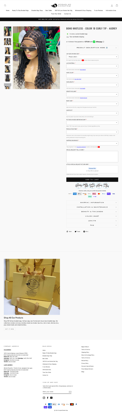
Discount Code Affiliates (87, 366)
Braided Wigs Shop (37, 10)
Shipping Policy (85, 352)
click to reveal (13, 375)
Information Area (111, 10)
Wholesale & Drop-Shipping (83, 10)
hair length (82, 88)
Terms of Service (85, 349)
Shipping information (92, 202)
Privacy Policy (84, 363)
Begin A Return (85, 346)
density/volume (83, 97)
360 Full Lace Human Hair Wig (63, 10)
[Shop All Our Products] (32, 287)
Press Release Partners (87, 369)
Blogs (82, 371)
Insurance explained (81, 147)
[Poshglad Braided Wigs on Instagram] (44, 398)
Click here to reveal (14, 360)
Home (7, 10)
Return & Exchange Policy (87, 355)
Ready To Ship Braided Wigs (20, 10)
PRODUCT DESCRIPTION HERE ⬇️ (92, 47)
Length (92, 221)
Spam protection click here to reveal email (17, 355)
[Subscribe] (70, 392)
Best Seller (49, 10)
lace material (83, 69)
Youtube (83, 60)
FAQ (92, 225)
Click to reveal (11, 361)
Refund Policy (84, 360)
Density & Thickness (92, 211)
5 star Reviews (98, 10)
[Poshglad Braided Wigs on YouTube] (51, 398)
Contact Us (67, 14)
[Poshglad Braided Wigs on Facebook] (48, 398)
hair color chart (78, 79)
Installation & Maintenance (92, 207)
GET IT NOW (9, 329)
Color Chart (92, 216)
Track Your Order (56, 14)
